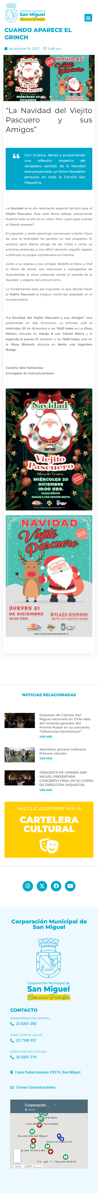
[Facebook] (56, 886)
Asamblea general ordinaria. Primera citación (63, 751)
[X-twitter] (42, 886)
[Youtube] (70, 886)
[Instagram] (28, 886)
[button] (88, 18)
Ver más (45, 736)
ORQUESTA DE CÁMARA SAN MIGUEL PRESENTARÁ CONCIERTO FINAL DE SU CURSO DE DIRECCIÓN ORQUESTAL (66, 778)
